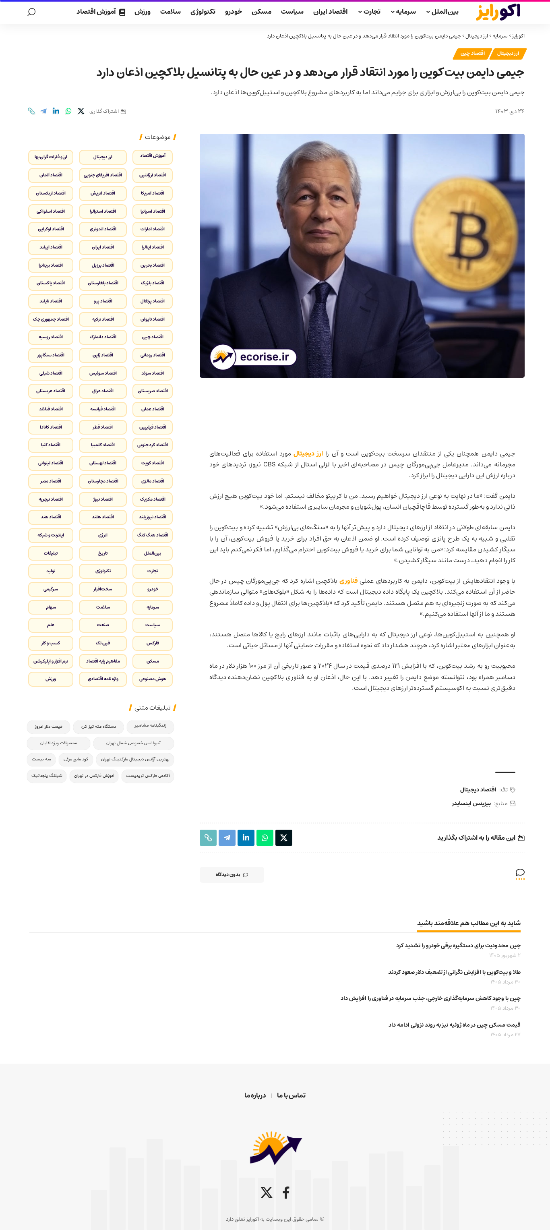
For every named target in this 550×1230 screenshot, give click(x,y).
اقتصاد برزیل (103, 265)
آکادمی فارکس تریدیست (148, 776)
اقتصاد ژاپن (103, 355)
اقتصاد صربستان (153, 391)
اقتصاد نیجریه (51, 499)
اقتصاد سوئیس (103, 373)
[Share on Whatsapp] (68, 111)
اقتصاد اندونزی (103, 229)
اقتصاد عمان (152, 409)
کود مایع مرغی (76, 759)
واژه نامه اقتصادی (103, 679)
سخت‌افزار (103, 589)
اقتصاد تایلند (50, 301)
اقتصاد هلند (103, 517)
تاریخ (103, 553)
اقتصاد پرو (103, 301)
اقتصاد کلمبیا (103, 445)
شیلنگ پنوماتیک (46, 776)
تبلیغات (51, 553)
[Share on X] (81, 111)
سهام (51, 607)
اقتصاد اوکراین (51, 229)
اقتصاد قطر (103, 427)
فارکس (153, 643)
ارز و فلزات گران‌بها (51, 157)
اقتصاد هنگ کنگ (152, 535)
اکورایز (518, 36)
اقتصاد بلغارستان (103, 283)
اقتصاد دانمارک (103, 337)
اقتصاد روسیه (51, 337)
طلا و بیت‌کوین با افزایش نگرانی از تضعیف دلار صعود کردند (454, 972)
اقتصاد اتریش (103, 193)
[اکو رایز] (498, 12)
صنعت (103, 625)
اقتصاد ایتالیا (153, 247)
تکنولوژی (103, 571)
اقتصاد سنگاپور (50, 355)
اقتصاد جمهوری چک (51, 319)
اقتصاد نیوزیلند (152, 517)
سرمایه (500, 36)
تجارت (152, 571)
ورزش (50, 679)
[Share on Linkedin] (56, 111)
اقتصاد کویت (152, 463)
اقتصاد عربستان (50, 391)
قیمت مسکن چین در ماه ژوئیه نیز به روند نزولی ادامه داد (455, 1025)
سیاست (152, 625)
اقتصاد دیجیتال (478, 790)
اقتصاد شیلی (50, 373)
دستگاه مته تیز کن (98, 727)
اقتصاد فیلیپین (152, 427)
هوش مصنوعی (152, 679)
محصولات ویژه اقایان (58, 743)
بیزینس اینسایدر (471, 803)
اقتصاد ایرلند (50, 247)
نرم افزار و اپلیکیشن (50, 661)
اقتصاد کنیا (50, 445)
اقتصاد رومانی (153, 355)
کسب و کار (50, 643)
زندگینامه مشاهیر (150, 726)
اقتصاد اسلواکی (51, 211)
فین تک (103, 643)
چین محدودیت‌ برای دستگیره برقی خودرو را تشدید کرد (458, 945)
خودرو (152, 589)
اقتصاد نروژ (103, 499)
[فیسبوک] (286, 1192)
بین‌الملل (152, 553)
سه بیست (41, 759)
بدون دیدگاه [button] (228, 874)
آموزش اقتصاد (152, 155)
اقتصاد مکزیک (152, 499)
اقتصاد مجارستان (103, 481)
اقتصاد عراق (103, 391)
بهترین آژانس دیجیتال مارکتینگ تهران (135, 759)
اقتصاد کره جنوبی (152, 445)
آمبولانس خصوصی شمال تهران (133, 743)
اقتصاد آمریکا (152, 193)
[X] (266, 1192)
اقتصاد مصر (51, 481)
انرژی (103, 535)
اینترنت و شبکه (50, 535)
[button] (31, 12)
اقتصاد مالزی (152, 481)
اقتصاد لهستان (102, 463)
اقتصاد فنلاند (51, 409)
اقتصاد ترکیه (103, 319)
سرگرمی (50, 589)
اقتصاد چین (473, 54)
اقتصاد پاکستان (51, 283)
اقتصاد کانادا (51, 427)
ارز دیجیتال (476, 36)
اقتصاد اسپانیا (153, 211)
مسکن (153, 661)
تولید (50, 571)
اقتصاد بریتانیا (51, 265)
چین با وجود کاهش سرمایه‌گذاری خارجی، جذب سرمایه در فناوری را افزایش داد (431, 998)
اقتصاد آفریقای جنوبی (103, 175)
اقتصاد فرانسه (103, 409)
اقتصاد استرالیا (103, 211)
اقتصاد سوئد (152, 373)
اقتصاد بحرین (153, 265)
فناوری (348, 580)
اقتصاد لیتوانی (50, 463)
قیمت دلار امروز (48, 727)
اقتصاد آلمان (50, 175)
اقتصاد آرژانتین (152, 175)
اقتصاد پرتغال (153, 301)
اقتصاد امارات (153, 229)
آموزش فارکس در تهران (94, 776)
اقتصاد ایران (103, 247)
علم (50, 625)
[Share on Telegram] (43, 111)
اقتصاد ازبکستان (51, 193)
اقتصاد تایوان (153, 319)
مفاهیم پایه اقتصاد (103, 661)
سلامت (103, 607)
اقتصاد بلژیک (152, 283)
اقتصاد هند (51, 517)
